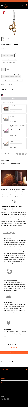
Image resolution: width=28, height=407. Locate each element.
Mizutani (3, 48)
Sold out (14, 98)
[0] (25, 5)
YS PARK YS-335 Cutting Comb (17, 139)
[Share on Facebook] (17, 154)
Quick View (6, 109)
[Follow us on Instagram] (5, 399)
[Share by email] (26, 154)
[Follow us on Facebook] (2, 399)
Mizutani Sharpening (14, 105)
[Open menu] (2, 5)
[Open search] (19, 5)
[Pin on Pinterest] (20, 154)
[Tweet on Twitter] (23, 154)
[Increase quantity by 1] (16, 89)
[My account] (22, 5)
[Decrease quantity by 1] (8, 89)
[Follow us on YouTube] (8, 399)
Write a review (14, 352)
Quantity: (3, 89)
